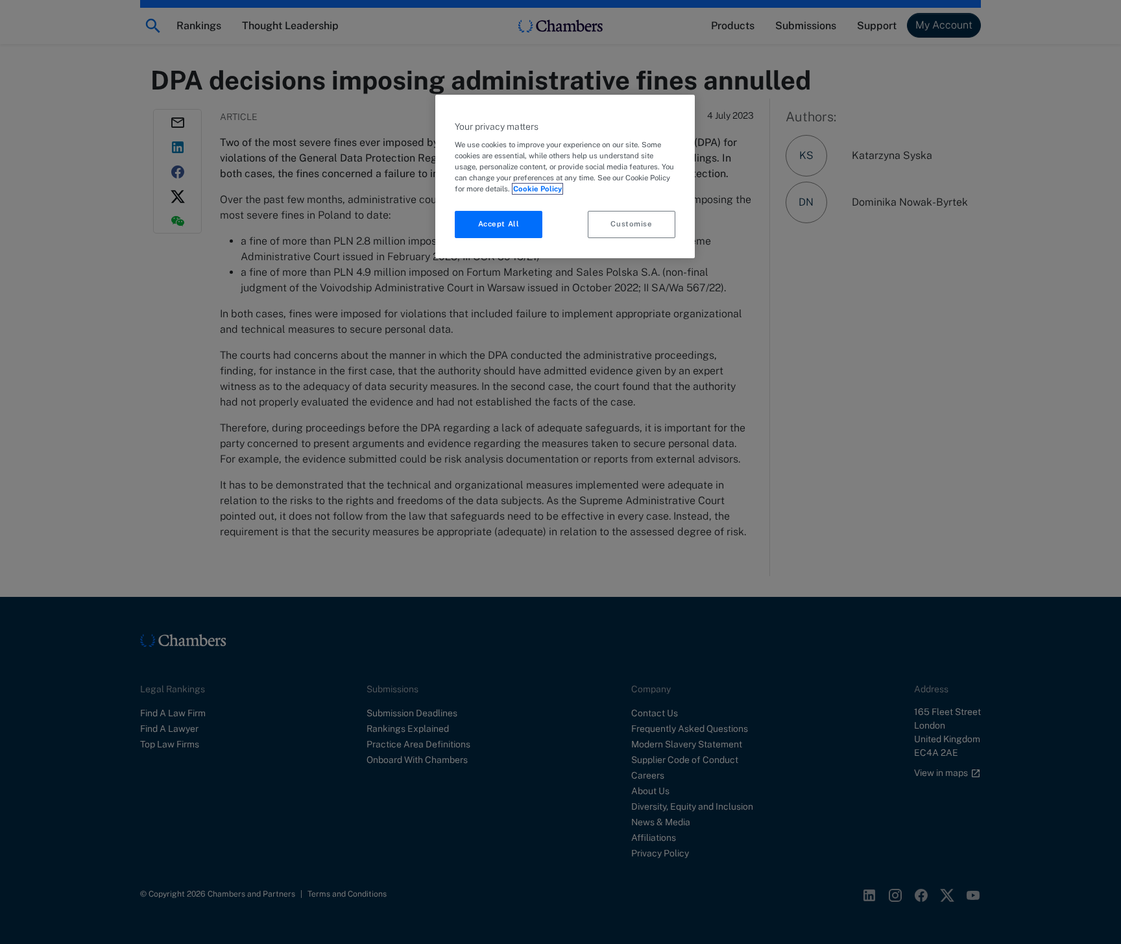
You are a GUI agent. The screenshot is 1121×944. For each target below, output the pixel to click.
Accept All (499, 223)
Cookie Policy (537, 188)
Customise (631, 223)
